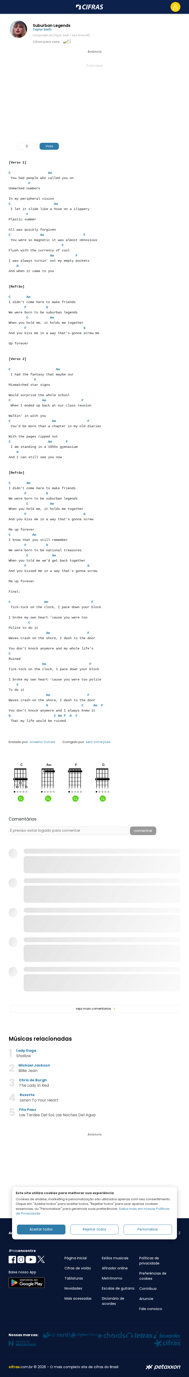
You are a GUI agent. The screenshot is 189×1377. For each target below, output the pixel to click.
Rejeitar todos (94, 1229)
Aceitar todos (41, 1229)
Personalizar (148, 1229)
